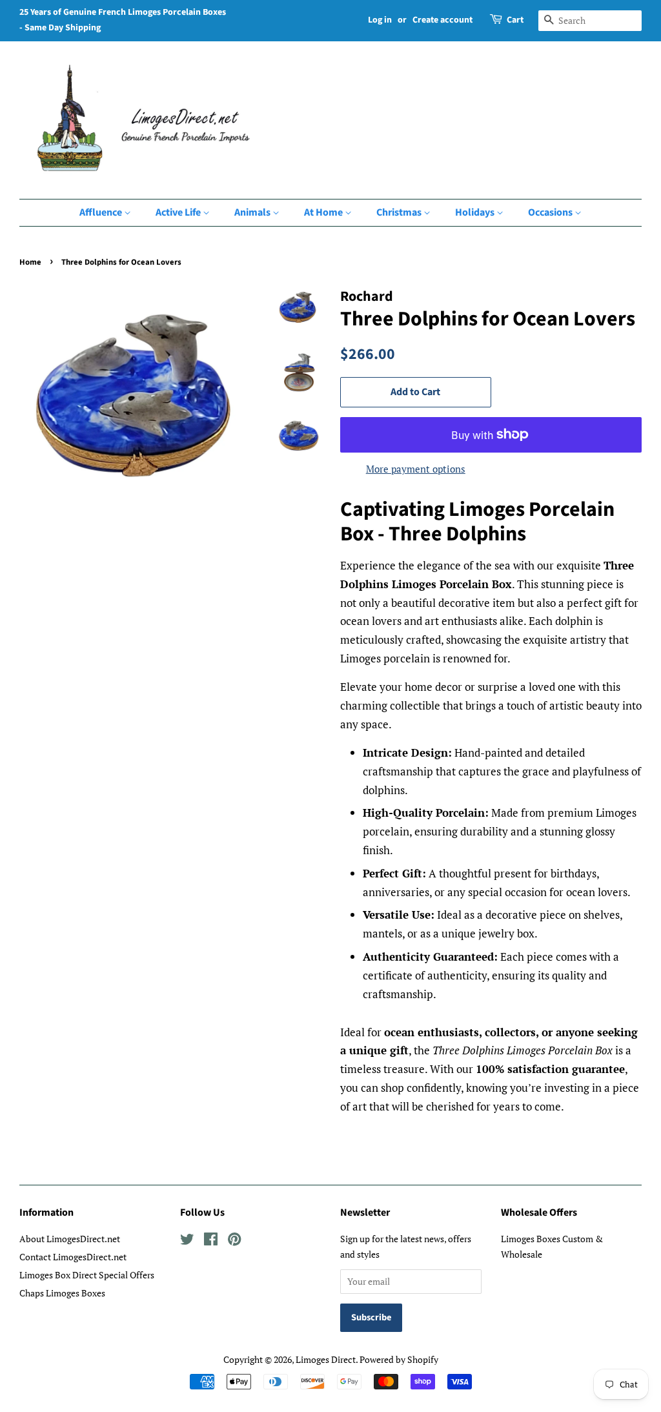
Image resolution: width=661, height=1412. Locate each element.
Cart (515, 20)
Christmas (399, 212)
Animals (253, 212)
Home (30, 262)
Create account (442, 20)
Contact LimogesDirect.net (73, 1257)
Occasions (551, 212)
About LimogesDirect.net (69, 1239)
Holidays (475, 212)
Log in (380, 20)
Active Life (179, 212)
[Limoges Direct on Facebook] (210, 1241)
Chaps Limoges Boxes (62, 1293)
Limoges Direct (326, 1359)
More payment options (415, 468)
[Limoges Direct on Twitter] (187, 1241)
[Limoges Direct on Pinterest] (234, 1241)
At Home (324, 212)
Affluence (101, 212)
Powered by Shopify (399, 1359)
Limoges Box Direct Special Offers (86, 1275)
